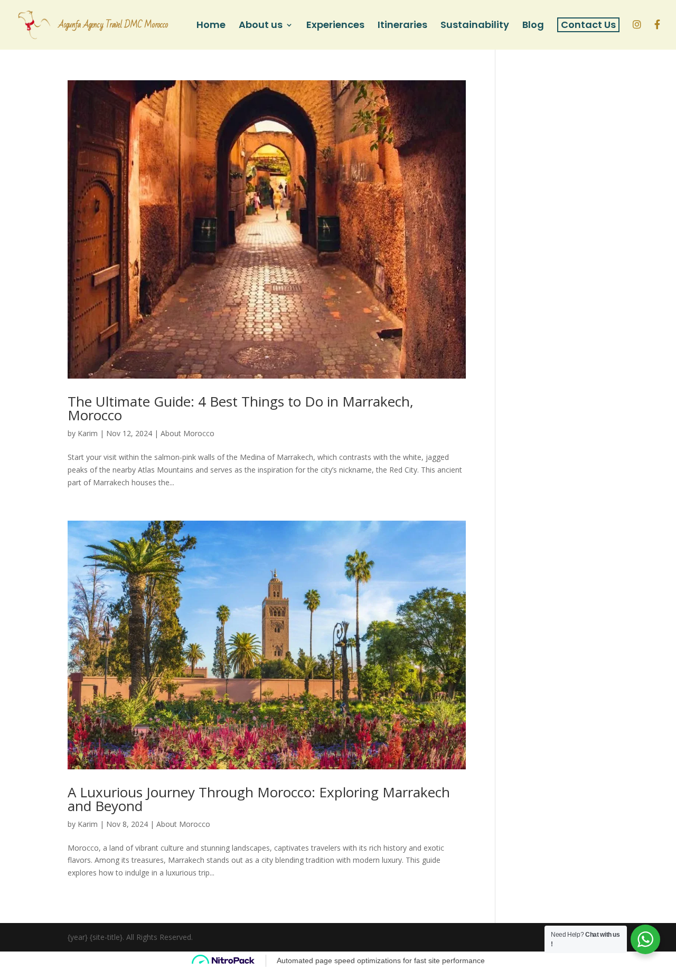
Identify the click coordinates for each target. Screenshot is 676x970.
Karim (88, 433)
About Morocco (187, 433)
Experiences (335, 26)
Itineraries (402, 26)
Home (211, 26)
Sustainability (474, 26)
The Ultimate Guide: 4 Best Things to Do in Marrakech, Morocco (241, 408)
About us (261, 26)
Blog (533, 26)
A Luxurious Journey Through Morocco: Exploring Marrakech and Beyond (259, 799)
